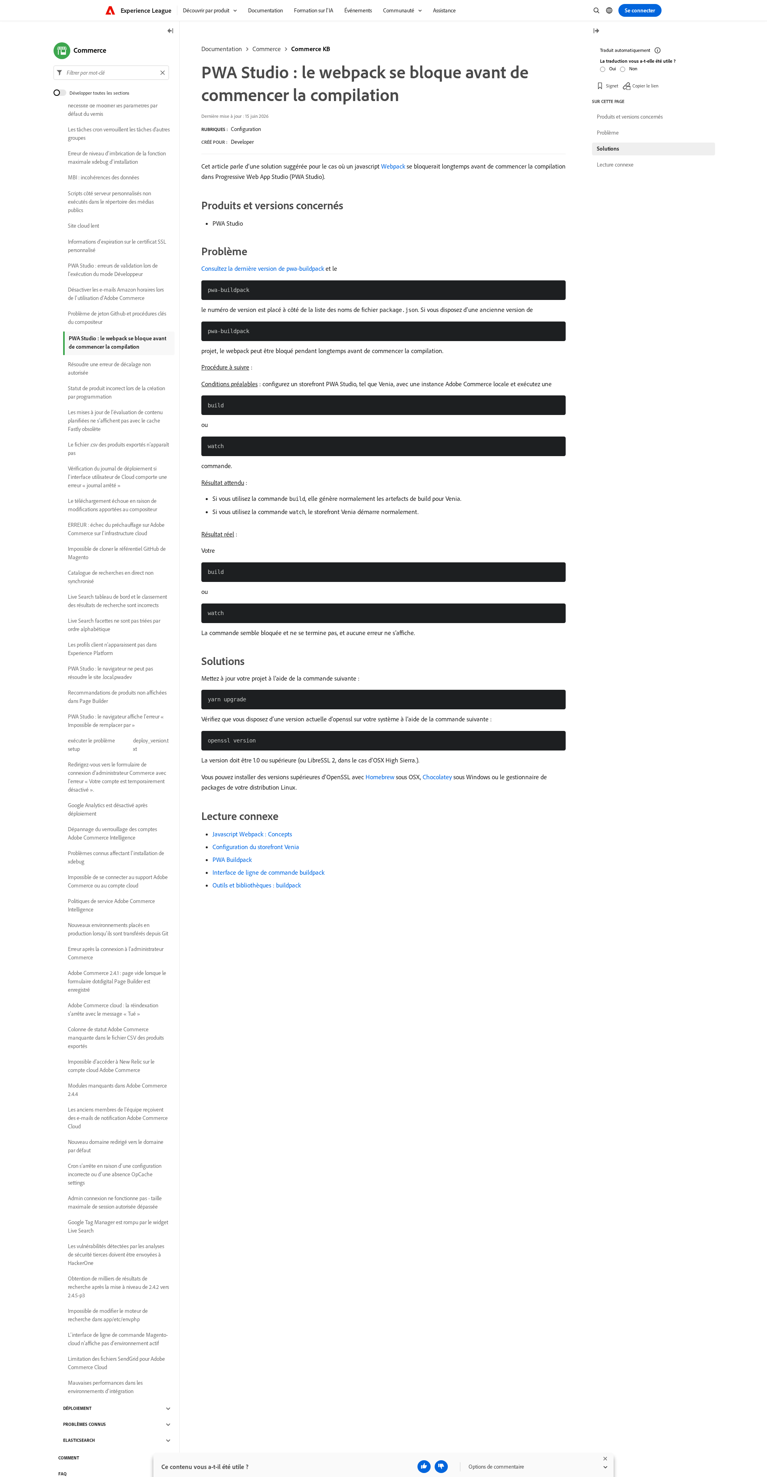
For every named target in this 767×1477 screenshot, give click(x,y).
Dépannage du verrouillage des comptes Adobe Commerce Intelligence (112, 833)
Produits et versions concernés (630, 116)
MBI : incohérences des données (103, 177)
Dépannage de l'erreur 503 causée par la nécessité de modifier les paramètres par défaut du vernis (112, 105)
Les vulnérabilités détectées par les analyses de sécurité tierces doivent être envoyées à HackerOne (116, 1255)
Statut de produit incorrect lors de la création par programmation (116, 392)
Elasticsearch (79, 1440)
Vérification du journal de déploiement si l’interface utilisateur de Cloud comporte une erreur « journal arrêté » (117, 477)
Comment (68, 1458)
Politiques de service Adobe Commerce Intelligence (111, 905)
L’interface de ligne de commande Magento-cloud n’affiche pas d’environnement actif (118, 1339)
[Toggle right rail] (596, 31)
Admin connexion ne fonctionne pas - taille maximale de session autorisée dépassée (115, 1202)
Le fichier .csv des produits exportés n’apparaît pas (118, 449)
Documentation (221, 49)
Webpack (393, 166)
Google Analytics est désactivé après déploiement (107, 809)
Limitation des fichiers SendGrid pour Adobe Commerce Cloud (116, 1363)
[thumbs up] (424, 1466)
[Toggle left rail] (170, 31)
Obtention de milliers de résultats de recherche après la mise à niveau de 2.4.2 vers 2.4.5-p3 (118, 1287)
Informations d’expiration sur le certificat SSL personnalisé (117, 246)
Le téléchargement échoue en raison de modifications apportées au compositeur (112, 505)
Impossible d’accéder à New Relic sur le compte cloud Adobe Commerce (111, 1066)
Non (633, 68)
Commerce (266, 49)
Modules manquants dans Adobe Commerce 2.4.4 (117, 1090)
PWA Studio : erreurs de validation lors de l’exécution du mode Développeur (113, 270)
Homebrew (380, 777)
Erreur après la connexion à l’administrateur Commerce (115, 953)
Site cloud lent (83, 226)
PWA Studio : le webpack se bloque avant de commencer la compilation (117, 342)
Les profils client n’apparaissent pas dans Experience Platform (112, 649)
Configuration (246, 129)
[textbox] (111, 73)
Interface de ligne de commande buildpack (268, 872)
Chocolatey (437, 777)
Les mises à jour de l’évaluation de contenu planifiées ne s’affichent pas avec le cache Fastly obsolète (115, 421)
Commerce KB (310, 49)
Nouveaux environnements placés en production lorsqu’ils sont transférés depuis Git (118, 929)
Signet (612, 86)
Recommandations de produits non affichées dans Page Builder (117, 697)
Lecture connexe (615, 164)
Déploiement (77, 1408)
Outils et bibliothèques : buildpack (257, 885)
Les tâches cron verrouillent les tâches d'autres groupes (119, 133)
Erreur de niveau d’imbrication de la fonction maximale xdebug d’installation (117, 157)
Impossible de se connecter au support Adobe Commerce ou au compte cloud (118, 881)
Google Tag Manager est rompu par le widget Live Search (118, 1226)
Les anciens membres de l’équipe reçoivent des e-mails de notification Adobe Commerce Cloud (118, 1118)
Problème (608, 132)
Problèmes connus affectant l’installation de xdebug (116, 857)
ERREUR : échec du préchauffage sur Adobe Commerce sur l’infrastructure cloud (116, 529)
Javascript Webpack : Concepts (252, 834)
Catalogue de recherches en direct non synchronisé (110, 577)
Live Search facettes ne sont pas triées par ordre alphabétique (114, 625)
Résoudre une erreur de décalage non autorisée (109, 368)
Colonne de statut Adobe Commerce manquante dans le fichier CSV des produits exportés (116, 1038)
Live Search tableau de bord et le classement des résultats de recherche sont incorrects (117, 601)
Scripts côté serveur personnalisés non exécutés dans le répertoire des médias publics (111, 202)
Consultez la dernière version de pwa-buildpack (262, 268)
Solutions (608, 148)
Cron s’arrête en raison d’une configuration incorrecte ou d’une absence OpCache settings (114, 1174)
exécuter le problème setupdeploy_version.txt (118, 744)
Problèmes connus (84, 1424)
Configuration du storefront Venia (256, 847)
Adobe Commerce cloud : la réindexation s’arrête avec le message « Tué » (113, 1009)
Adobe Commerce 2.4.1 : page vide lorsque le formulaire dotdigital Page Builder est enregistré (117, 981)
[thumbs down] (441, 1466)
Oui (612, 68)
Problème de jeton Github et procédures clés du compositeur (117, 318)
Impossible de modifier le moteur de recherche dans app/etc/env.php (108, 1315)
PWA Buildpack (232, 860)
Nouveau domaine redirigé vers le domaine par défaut (115, 1146)
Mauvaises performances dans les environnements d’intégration (105, 1387)
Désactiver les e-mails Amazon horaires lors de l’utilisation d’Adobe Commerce (116, 294)
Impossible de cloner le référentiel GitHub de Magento (117, 553)
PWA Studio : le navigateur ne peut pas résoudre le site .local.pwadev (110, 673)
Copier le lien (645, 86)
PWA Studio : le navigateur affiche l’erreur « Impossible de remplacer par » (116, 721)
